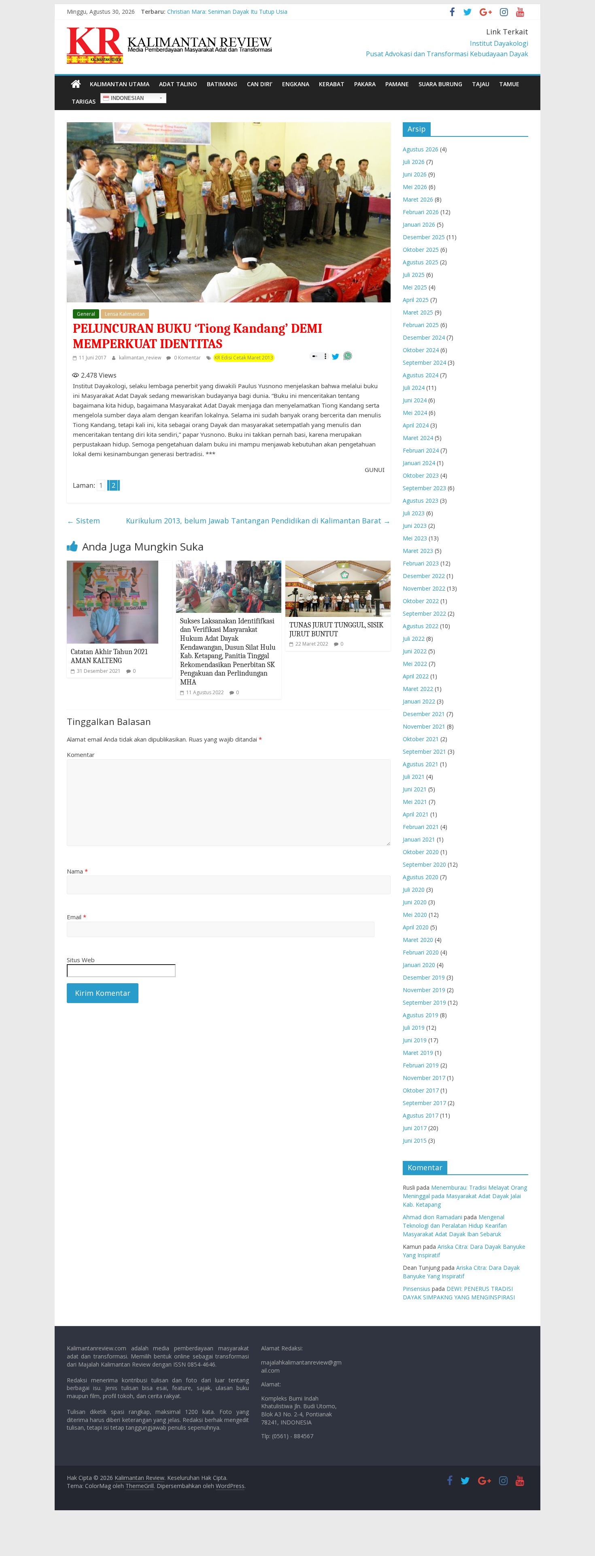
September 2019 (424, 1002)
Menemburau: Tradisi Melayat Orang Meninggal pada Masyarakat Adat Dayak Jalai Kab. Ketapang (465, 1196)
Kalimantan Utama (119, 84)
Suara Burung (440, 84)
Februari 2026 (421, 212)
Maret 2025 (418, 312)
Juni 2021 (415, 789)
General (86, 313)
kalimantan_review (140, 357)
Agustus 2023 (420, 500)
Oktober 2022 (421, 601)
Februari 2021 (421, 827)
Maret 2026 (418, 199)
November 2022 (424, 588)
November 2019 (424, 990)
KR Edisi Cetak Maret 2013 (244, 357)
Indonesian (126, 98)
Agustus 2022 (420, 626)
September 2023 (424, 488)
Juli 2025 (414, 274)
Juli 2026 (414, 162)
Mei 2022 (415, 663)
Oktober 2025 (421, 249)
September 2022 (424, 613)
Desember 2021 (424, 714)
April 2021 (416, 814)
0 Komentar (187, 357)
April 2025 (416, 300)
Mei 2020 (415, 914)
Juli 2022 (414, 638)
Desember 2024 (424, 337)
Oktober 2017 (421, 1090)
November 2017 (424, 1078)
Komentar (81, 754)
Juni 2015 (415, 1140)
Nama (77, 871)
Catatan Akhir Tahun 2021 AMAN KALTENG (109, 656)
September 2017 (424, 1103)
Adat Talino (178, 84)
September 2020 (424, 864)
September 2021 (424, 751)
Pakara (365, 84)
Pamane (397, 84)
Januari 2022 (419, 701)
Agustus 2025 (420, 262)
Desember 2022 (424, 576)
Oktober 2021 (421, 739)
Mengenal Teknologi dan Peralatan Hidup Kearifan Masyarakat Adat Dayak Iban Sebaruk (455, 1225)
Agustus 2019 (420, 1015)
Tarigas (84, 101)
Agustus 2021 (420, 764)
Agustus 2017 (420, 1115)
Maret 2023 (418, 551)
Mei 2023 (415, 538)
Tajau (480, 84)
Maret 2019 (418, 1052)
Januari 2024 (419, 463)
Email (76, 917)
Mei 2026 (415, 187)
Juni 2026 (415, 174)
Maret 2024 (418, 438)
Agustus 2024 (420, 375)
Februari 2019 (421, 1065)
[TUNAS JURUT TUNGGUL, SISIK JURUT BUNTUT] (338, 565)
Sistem (83, 520)
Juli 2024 (414, 387)
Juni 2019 (415, 1040)
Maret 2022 (418, 689)
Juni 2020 (415, 902)
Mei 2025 (415, 287)
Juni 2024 (415, 400)
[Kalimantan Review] (76, 84)
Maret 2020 (418, 940)
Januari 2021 (419, 839)
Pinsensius (416, 1288)
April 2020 (416, 927)
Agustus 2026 (420, 149)
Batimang (222, 84)
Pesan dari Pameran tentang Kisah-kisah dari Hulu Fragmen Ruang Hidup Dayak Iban (278, 11)
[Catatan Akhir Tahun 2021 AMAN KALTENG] (112, 565)
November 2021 (424, 726)
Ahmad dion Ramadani (432, 1217)
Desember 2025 (424, 237)
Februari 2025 (421, 325)
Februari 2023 (421, 563)
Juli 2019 (414, 1027)
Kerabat (331, 84)
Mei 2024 (415, 413)
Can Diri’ (259, 84)
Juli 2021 (414, 776)
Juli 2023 (414, 513)
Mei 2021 (415, 802)
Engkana (295, 84)
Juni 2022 (415, 651)
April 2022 (416, 676)
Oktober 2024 (421, 350)
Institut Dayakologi (499, 43)
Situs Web (81, 960)
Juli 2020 (414, 889)
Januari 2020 (419, 965)
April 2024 (416, 425)
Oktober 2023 (421, 475)
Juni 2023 (415, 525)
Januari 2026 (419, 224)
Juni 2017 (415, 1128)
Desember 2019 (424, 977)
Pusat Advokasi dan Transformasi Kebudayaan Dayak (447, 53)
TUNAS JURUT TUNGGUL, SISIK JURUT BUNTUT (336, 629)
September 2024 (424, 362)
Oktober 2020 (421, 852)
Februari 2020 (421, 952)
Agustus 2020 (420, 877)
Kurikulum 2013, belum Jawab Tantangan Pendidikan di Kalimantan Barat (258, 520)
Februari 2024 (421, 450)
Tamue (509, 84)
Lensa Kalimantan (125, 313)
